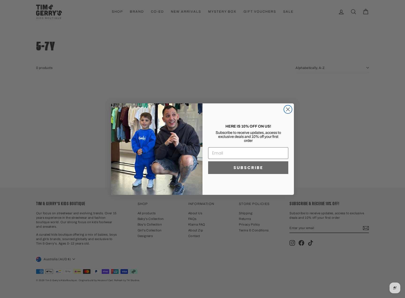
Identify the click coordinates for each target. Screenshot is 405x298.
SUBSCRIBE (248, 167)
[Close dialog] (288, 109)
